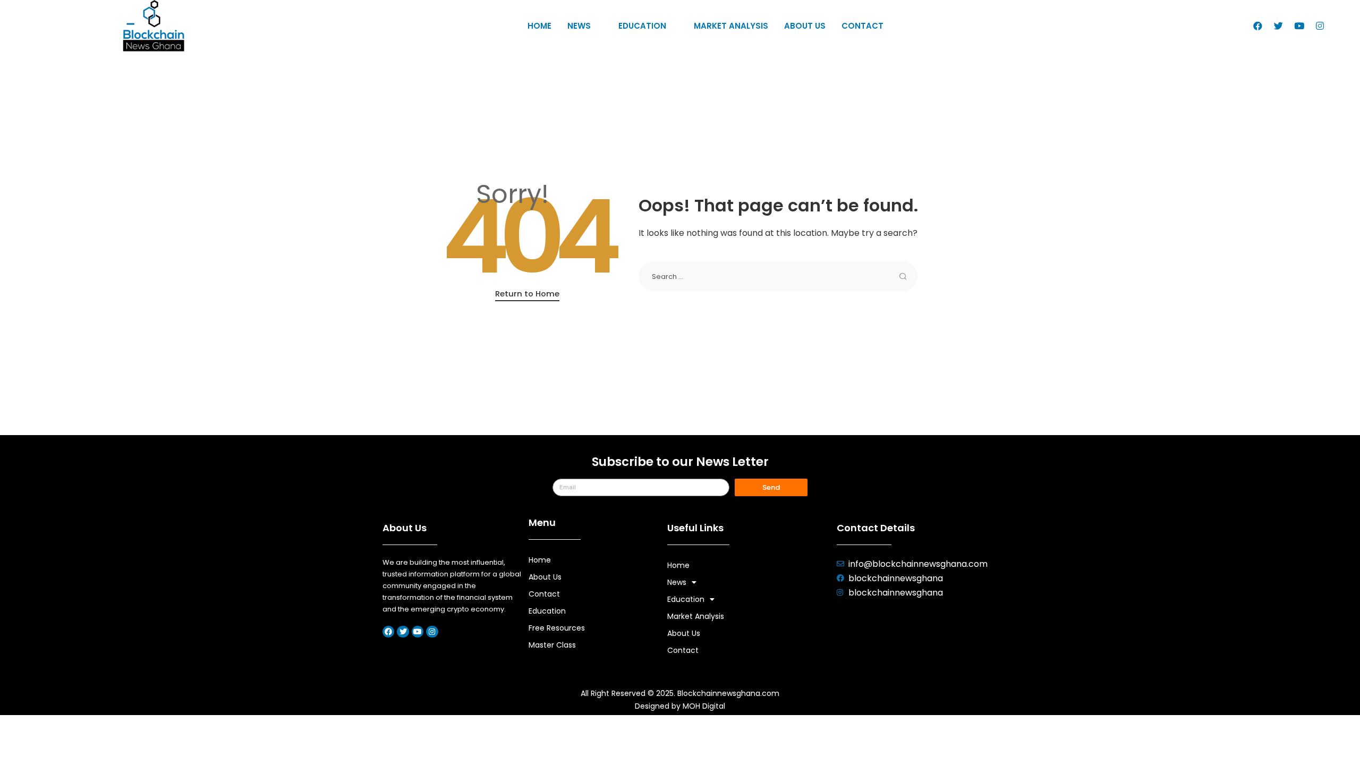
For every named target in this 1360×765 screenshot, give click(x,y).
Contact (862, 25)
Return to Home (527, 293)
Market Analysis (731, 25)
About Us (805, 25)
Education (642, 25)
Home (539, 25)
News (579, 25)
